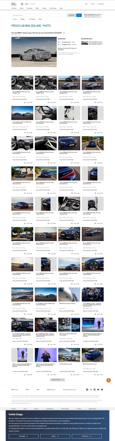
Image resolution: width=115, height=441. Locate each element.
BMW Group (14, 389)
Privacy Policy (65, 409)
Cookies (79, 409)
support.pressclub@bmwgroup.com (92, 17)
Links (25, 409)
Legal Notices (50, 409)
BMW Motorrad (51, 389)
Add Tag (71, 15)
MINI (38, 389)
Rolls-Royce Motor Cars (69, 389)
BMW (27, 389)
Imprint (36, 409)
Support (13, 409)
